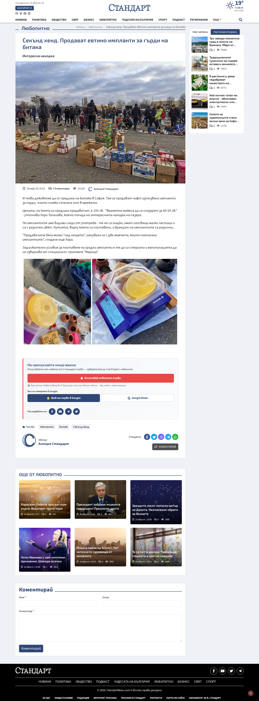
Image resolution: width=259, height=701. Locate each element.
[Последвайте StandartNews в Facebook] (16, 13)
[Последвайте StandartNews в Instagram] (20, 13)
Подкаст (103, 681)
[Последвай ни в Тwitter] (231, 671)
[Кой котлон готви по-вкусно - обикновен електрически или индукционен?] (200, 101)
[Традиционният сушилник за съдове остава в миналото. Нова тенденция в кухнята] (200, 64)
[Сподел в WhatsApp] (175, 437)
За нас (46, 698)
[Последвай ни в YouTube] (222, 671)
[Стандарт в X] (76, 411)
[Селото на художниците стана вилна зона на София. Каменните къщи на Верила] (200, 120)
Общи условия (64, 698)
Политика (63, 681)
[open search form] (240, 19)
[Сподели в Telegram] (168, 437)
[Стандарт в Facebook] (52, 411)
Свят (198, 681)
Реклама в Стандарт (133, 698)
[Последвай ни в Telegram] (240, 671)
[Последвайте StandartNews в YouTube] (25, 13)
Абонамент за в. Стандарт (205, 698)
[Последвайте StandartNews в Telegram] (29, 13)
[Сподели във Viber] (161, 437)
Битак (63, 427)
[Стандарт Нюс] (33, 673)
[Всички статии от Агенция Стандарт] (29, 440)
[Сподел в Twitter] (154, 437)
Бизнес (184, 681)
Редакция (83, 698)
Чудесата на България (132, 681)
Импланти (47, 427)
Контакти (156, 698)
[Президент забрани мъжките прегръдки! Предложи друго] (100, 499)
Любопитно (95, 27)
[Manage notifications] (251, 693)
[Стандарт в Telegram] (68, 411)
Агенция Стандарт (106, 189)
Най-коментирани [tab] (225, 32)
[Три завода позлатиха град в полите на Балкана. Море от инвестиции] (200, 45)
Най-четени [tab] (200, 32)
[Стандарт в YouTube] (60, 411)
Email (106, 597)
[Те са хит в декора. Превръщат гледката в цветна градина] (156, 547)
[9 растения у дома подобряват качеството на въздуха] (200, 82)
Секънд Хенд (81, 427)
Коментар (26, 611)
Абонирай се (24, 8)
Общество (84, 681)
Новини (80, 27)
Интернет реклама (105, 698)
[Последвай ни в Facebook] (213, 671)
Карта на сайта (175, 698)
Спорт (211, 681)
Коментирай (167, 447)
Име (22, 597)
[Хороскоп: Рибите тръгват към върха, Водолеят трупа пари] (44, 499)
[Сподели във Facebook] (147, 437)
